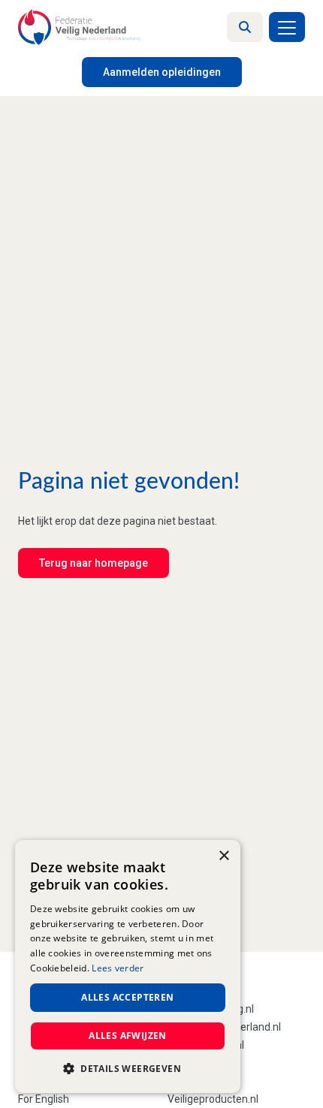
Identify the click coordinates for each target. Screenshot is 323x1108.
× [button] (223, 856)
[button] (127, 1069)
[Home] (79, 27)
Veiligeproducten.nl (213, 1099)
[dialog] (127, 966)
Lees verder (117, 968)
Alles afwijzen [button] (128, 1035)
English (52, 1099)
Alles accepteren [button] (127, 997)
